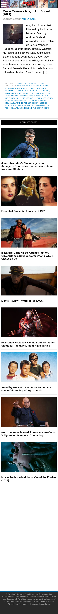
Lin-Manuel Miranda (37, 101)
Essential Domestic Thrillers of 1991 (23, 211)
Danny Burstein (29, 91)
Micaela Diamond (13, 103)
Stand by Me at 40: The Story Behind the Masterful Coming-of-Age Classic (26, 389)
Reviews (28, 83)
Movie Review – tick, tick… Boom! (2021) (26, 13)
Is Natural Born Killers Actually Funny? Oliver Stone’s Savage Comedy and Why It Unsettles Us (27, 255)
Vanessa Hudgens (41, 108)
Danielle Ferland (13, 91)
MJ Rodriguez (27, 103)
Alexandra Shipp (24, 86)
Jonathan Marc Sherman (16, 96)
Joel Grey (36, 93)
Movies (20, 83)
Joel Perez (46, 93)
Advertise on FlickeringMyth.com (34, 572)
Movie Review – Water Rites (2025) (22, 300)
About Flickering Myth (34, 567)
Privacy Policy (13, 604)
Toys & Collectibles (34, 554)
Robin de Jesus (25, 106)
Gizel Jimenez (43, 91)
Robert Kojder (39, 83)
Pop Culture (34, 531)
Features (34, 513)
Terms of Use (46, 602)
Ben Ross (9, 88)
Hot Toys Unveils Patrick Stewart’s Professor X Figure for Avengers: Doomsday (29, 434)
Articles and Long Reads (34, 517)
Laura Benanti (20, 101)
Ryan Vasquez (38, 106)
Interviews (34, 522)
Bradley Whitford (37, 88)
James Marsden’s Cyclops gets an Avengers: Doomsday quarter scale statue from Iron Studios (27, 166)
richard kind (11, 106)
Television (34, 540)
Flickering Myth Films (34, 559)
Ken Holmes (40, 98)
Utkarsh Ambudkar (24, 108)
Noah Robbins (40, 103)
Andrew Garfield (40, 86)
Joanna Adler (25, 93)
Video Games (34, 549)
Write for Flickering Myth (34, 577)
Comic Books (34, 545)
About (34, 564)
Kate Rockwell (28, 98)
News (34, 504)
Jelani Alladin (11, 93)
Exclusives (34, 527)
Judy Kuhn (15, 98)
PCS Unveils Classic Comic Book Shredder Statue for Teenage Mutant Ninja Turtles (28, 344)
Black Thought (21, 88)
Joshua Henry (35, 96)
